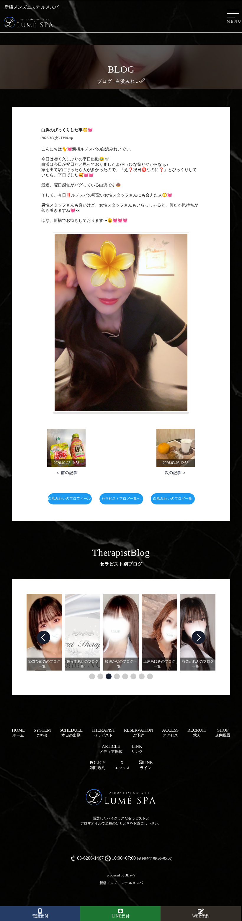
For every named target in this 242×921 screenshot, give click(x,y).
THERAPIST (103, 733)
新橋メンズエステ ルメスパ (121, 883)
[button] (92, 676)
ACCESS (170, 733)
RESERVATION (138, 733)
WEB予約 (201, 916)
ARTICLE (110, 749)
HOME (18, 733)
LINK (137, 749)
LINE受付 (121, 916)
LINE (146, 765)
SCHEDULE (71, 733)
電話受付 (40, 916)
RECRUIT (196, 733)
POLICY (98, 765)
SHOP (222, 733)
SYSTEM (42, 733)
